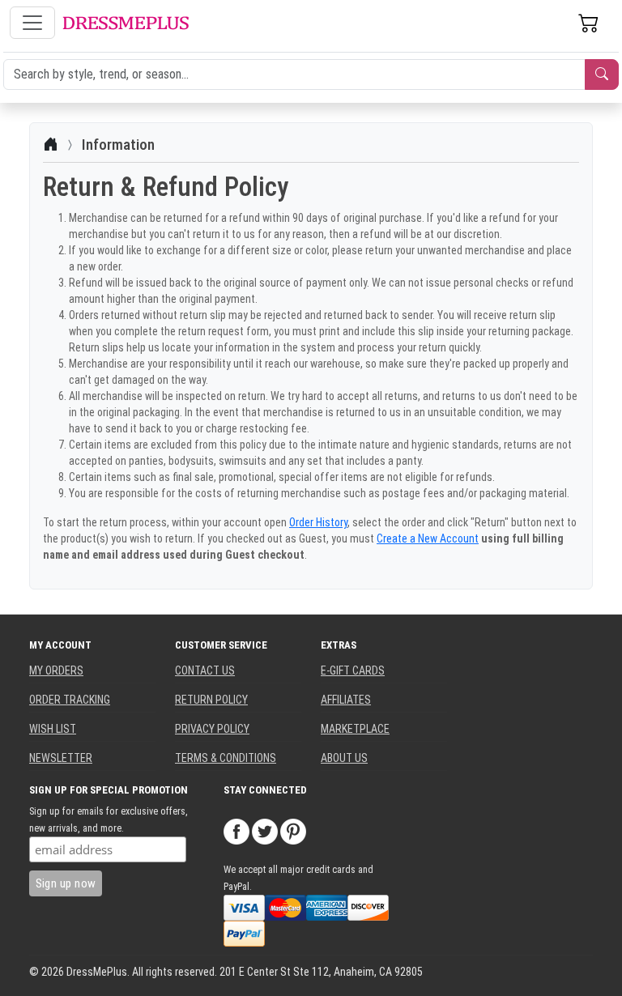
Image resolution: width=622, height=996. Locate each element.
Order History (318, 522)
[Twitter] (265, 830)
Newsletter (60, 757)
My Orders (56, 670)
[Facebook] (236, 830)
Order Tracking (69, 699)
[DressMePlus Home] (126, 23)
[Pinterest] (293, 830)
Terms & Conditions (225, 757)
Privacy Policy (212, 728)
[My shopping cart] (588, 22)
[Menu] (32, 22)
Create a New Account (428, 538)
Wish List (52, 728)
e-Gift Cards (353, 670)
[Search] (602, 74)
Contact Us (205, 670)
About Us (344, 757)
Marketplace (355, 728)
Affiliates (346, 699)
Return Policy (211, 699)
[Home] (50, 145)
